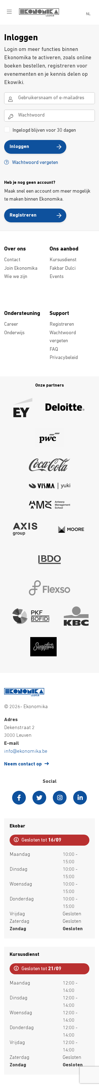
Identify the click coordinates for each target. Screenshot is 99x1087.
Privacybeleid (64, 357)
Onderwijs (14, 333)
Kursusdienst (63, 260)
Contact (12, 260)
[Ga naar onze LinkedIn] (80, 798)
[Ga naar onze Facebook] (19, 798)
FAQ (54, 349)
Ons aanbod (64, 249)
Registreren (23, 215)
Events (57, 276)
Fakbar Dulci (63, 268)
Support (59, 313)
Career (11, 324)
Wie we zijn (15, 276)
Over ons (15, 249)
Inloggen (19, 146)
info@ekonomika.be (25, 751)
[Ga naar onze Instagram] (60, 798)
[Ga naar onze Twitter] (39, 798)
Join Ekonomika (20, 268)
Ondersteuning (22, 313)
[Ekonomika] (39, 15)
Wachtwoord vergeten (34, 162)
